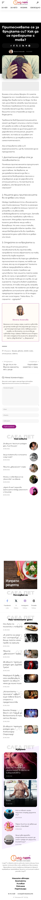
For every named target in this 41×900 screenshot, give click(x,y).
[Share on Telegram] (26, 45)
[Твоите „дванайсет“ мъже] (33, 468)
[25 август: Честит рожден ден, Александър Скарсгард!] (31, 729)
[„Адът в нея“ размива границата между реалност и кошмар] (33, 491)
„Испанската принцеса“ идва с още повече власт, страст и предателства (12, 696)
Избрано (20, 749)
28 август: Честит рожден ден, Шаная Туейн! (12, 664)
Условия (21, 883)
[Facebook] (7, 603)
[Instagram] (25, 603)
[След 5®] (20, 2)
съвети (15, 353)
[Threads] (34, 603)
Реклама (20, 886)
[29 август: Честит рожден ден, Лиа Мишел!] (33, 446)
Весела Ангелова (19, 51)
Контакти (20, 881)
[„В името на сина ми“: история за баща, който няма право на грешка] (31, 638)
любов (26, 351)
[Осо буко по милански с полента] (31, 627)
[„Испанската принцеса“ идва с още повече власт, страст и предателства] (31, 694)
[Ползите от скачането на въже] (20, 793)
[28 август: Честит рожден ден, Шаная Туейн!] (31, 665)
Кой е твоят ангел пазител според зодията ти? (25, 812)
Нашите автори (20, 878)
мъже (31, 351)
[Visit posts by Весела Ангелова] (11, 51)
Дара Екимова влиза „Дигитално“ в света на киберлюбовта (17, 770)
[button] (3, 2)
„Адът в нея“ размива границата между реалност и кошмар (15, 489)
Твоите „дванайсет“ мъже (14, 467)
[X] (16, 603)
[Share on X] (17, 45)
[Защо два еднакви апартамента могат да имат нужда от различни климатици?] (9, 840)
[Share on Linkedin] (23, 45)
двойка (20, 351)
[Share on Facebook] (13, 45)
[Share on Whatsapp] (20, 45)
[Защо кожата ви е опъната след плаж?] (33, 457)
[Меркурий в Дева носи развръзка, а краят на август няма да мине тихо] (31, 678)
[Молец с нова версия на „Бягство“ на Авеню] (33, 479)
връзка (14, 351)
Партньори (20, 889)
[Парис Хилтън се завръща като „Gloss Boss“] (9, 827)
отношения (6, 353)
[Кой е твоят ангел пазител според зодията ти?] (9, 814)
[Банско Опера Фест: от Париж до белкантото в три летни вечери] (31, 713)
